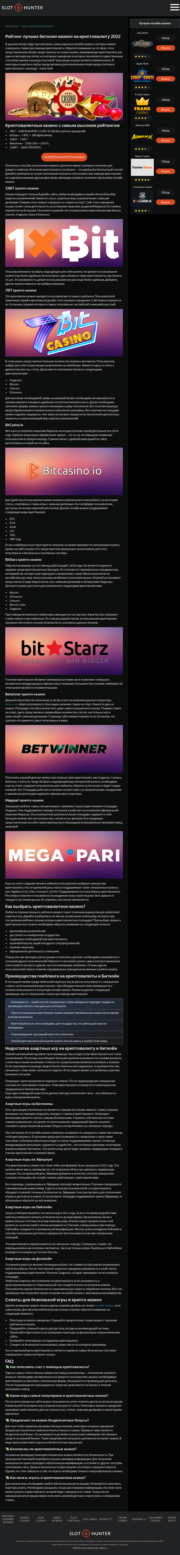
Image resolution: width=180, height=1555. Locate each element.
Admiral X (139, 1519)
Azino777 (105, 1519)
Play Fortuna (73, 1519)
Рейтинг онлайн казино (8, 1519)
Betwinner (11, 704)
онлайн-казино (104, 1305)
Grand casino (25, 1519)
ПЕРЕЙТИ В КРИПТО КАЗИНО (64, 157)
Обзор (166, 38)
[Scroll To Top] (168, 1538)
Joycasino (90, 1519)
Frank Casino (123, 1519)
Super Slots (172, 1519)
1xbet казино (57, 1519)
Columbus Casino (155, 1519)
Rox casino (41, 1519)
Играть (165, 48)
